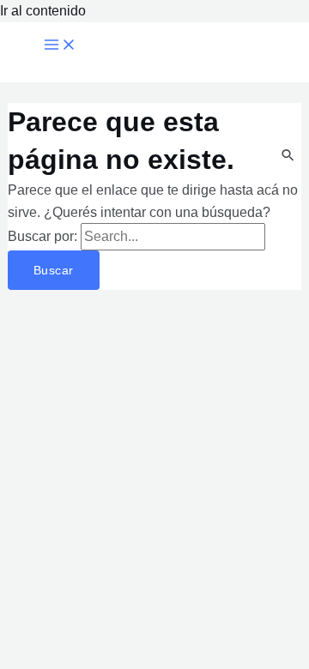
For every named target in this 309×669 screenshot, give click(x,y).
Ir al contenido (43, 10)
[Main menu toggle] (60, 45)
